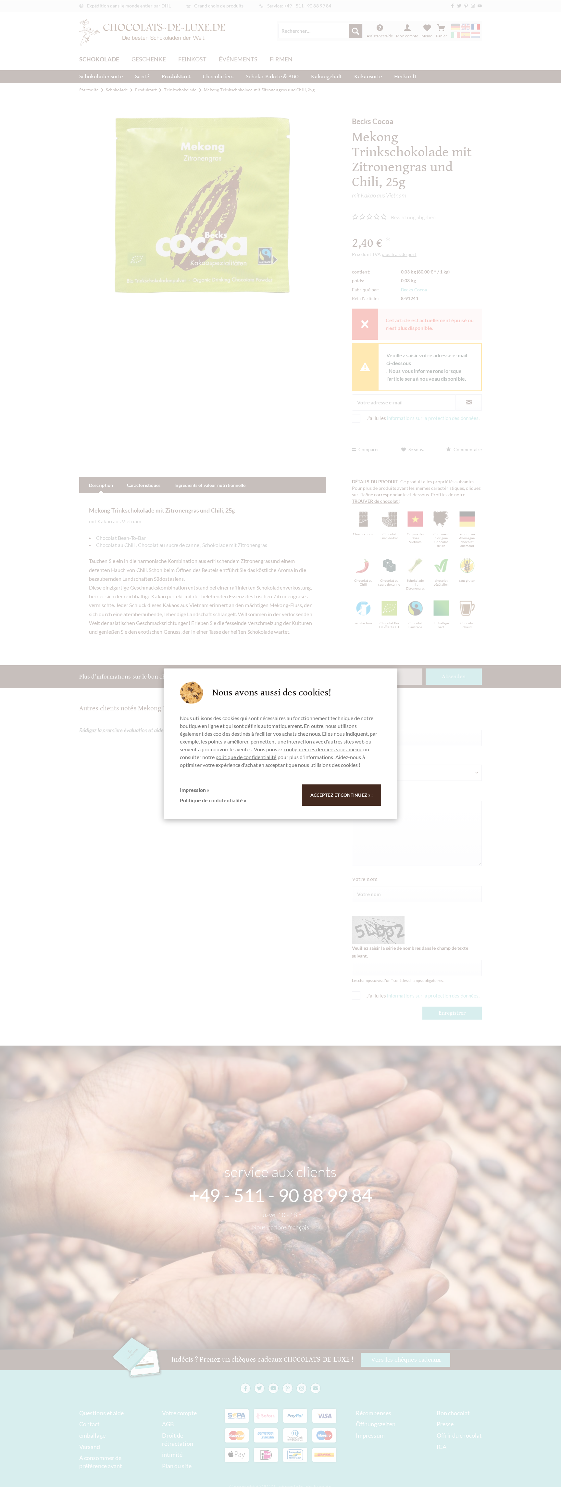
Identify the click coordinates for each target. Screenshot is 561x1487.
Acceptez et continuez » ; (341, 795)
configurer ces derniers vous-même (323, 749)
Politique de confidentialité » (213, 800)
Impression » (194, 790)
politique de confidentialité (246, 757)
